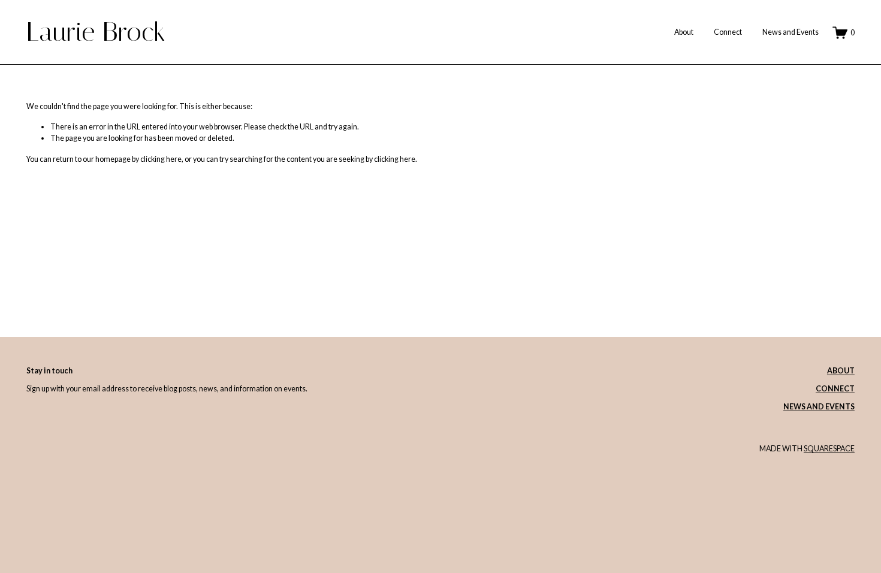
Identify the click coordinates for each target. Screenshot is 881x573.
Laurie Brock (95, 31)
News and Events (790, 32)
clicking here (161, 159)
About (683, 32)
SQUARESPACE (829, 448)
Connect (728, 32)
